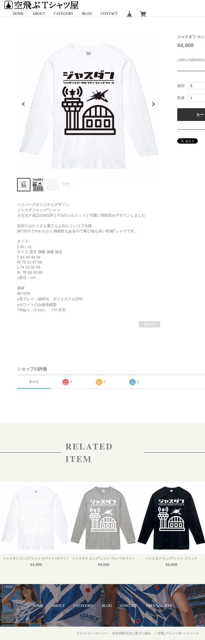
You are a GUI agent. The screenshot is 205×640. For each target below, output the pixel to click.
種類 (181, 85)
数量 (181, 97)
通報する (149, 324)
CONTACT (109, 13)
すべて (34, 381)
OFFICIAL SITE (159, 605)
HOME (18, 13)
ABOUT (38, 13)
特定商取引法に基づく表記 (131, 633)
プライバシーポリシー (92, 633)
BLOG (87, 13)
